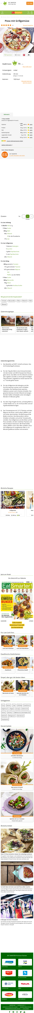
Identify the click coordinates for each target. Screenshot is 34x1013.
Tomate (4, 301)
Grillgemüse (13, 510)
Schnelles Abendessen (17, 755)
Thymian (17, 267)
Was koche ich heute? (17, 787)
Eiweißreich (8, 670)
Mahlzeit (4, 715)
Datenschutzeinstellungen (10, 1007)
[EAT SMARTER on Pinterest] (13, 1012)
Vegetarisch (5, 708)
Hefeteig (19, 705)
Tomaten (15, 264)
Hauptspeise (5, 719)
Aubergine (15, 246)
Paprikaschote (15, 251)
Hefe (8, 225)
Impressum (12, 1005)
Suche (28, 13)
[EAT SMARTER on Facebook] (9, 1012)
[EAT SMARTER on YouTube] (24, 1012)
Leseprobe (3, 621)
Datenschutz (21, 1005)
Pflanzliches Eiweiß (23, 670)
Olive (18, 301)
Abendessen (20, 715)
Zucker (9, 228)
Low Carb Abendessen (23, 648)
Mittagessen (12, 715)
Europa (18, 708)
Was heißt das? (27, 67)
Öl (7, 236)
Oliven (9, 283)
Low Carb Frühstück (8, 648)
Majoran (17, 269)
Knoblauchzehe (17, 285)
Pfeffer (9, 275)
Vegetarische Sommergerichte (22, 712)
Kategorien (26, 1008)
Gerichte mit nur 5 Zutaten (17, 819)
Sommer (9, 712)
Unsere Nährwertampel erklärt (15, 141)
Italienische (25, 708)
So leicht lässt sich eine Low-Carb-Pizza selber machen (15, 887)
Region (12, 708)
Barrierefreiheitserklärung (12, 1008)
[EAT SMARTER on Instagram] (17, 1012)
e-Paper (31, 621)
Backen (8, 705)
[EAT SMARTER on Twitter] (20, 1012)
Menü (2, 13)
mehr (31, 124)
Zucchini (9, 249)
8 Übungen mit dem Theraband (9, 919)
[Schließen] (1, 3)
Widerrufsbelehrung (25, 1007)
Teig (14, 705)
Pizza (3, 705)
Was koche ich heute (8, 693)
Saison (3, 712)
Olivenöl (9, 233)
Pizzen (28, 219)
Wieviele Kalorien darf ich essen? (26, 82)
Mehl (8, 231)
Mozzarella (10, 280)
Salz (8, 239)
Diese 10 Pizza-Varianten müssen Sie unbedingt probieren (16, 854)
